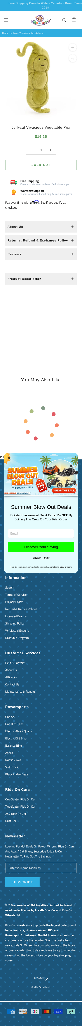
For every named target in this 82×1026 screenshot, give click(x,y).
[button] (9, 458)
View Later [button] (41, 558)
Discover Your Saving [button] (41, 547)
